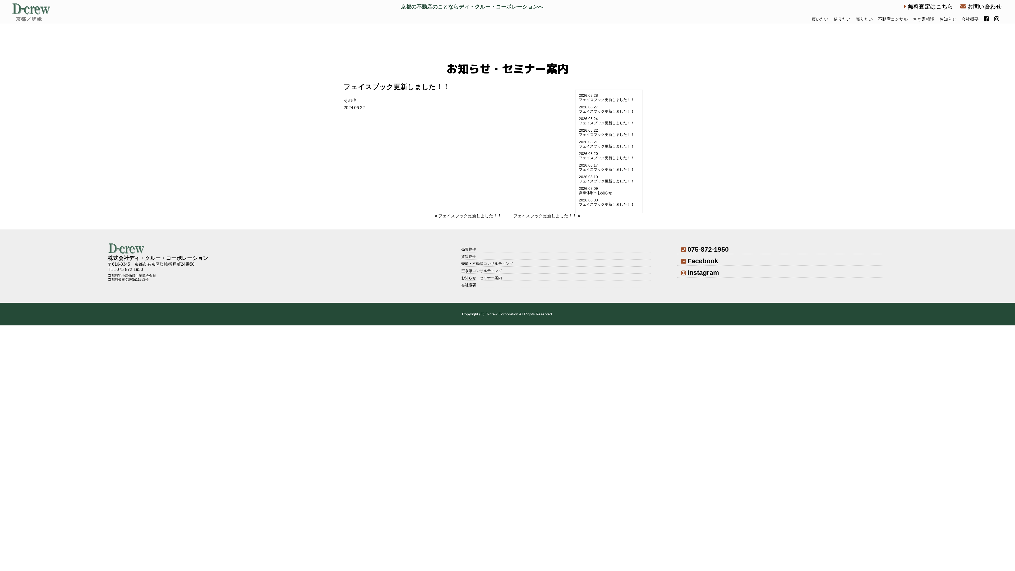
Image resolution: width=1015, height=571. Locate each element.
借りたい (842, 19)
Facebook (703, 261)
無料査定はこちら (929, 6)
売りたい (864, 19)
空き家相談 (923, 19)
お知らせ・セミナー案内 (481, 278)
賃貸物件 (468, 256)
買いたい (819, 19)
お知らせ (947, 19)
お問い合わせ (984, 6)
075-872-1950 (708, 249)
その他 (350, 100)
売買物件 (468, 249)
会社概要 (970, 19)
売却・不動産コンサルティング (487, 263)
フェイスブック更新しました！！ (470, 216)
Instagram (703, 272)
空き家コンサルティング (481, 271)
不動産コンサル (893, 19)
